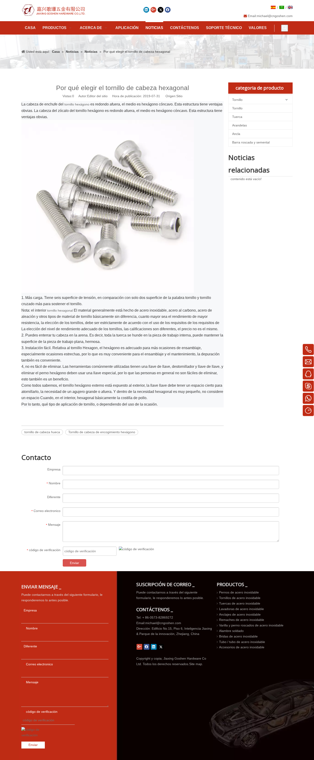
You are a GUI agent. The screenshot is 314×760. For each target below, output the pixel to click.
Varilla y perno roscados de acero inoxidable (251, 625)
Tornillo (237, 100)
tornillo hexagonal (60, 310)
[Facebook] (168, 10)
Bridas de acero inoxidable (238, 636)
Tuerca (237, 117)
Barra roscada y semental (251, 142)
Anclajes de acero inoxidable (240, 614)
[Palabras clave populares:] (284, 28)
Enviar (74, 563)
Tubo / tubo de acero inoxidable (242, 642)
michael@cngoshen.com (275, 16)
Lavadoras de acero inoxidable (241, 609)
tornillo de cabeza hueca (42, 432)
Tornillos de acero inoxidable (239, 598)
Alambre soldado (231, 631)
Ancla (236, 134)
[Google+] (153, 10)
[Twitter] (160, 10)
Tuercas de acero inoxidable (239, 603)
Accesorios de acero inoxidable (241, 647)
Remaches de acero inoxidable (241, 620)
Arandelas (239, 125)
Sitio (179, 96)
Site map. (196, 664)
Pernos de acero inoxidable (239, 592)
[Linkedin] (146, 10)
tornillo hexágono (76, 104)
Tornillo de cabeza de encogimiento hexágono (101, 432)
